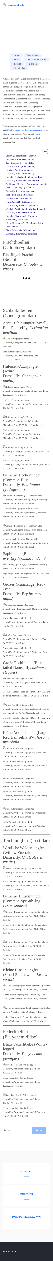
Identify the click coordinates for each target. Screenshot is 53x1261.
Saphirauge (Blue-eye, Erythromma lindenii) (26, 184)
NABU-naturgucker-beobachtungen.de (24, 130)
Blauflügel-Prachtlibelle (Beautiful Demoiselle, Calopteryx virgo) (21, 157)
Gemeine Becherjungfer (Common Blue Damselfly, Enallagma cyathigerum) (24, 179)
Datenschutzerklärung (26, 1217)
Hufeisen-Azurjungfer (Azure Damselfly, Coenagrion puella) (20, 172)
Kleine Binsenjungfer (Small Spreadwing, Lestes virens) (25, 225)
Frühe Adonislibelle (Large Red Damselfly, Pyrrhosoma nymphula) (22, 204)
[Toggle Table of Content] (43, 151)
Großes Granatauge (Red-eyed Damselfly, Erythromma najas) (20, 189)
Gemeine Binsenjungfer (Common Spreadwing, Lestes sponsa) (21, 218)
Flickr (37, 134)
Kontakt (26, 1172)
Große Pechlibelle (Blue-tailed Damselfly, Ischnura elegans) (19, 197)
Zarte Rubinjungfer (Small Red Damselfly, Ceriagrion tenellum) (20, 165)
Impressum (26, 1194)
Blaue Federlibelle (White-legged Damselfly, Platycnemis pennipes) (21, 232)
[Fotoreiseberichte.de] (13, 5)
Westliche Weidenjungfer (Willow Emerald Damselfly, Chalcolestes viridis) (25, 211)
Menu (45, 6)
